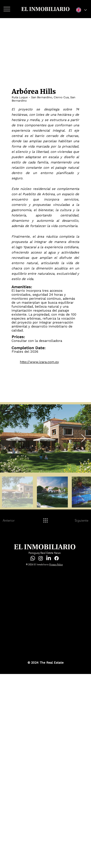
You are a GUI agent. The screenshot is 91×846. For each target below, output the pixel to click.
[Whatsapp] (33, 558)
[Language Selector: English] (81, 10)
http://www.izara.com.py (39, 362)
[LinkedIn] (48, 558)
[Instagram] (41, 558)
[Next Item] (83, 438)
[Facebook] (56, 558)
